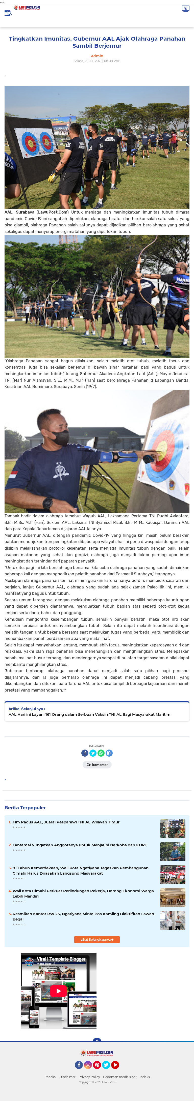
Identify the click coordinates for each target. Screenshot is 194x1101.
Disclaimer (67, 1077)
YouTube (118, 1071)
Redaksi (50, 1077)
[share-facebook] (84, 753)
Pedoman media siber (120, 1077)
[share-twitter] (92, 753)
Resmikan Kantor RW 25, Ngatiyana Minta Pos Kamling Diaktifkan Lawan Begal (83, 916)
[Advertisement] (135, 997)
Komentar (99, 765)
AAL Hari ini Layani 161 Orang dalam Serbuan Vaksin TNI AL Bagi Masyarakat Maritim (90, 714)
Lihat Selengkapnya (96, 939)
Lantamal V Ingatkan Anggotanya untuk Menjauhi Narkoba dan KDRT (80, 845)
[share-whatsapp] (101, 753)
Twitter (108, 1071)
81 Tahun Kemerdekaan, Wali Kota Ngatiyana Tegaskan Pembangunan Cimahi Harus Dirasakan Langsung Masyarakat (81, 871)
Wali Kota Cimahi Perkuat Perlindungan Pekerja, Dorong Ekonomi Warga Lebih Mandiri (83, 893)
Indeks (145, 1077)
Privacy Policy (89, 1077)
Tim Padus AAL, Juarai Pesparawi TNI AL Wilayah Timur (66, 822)
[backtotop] (97, 1042)
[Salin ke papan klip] (109, 753)
